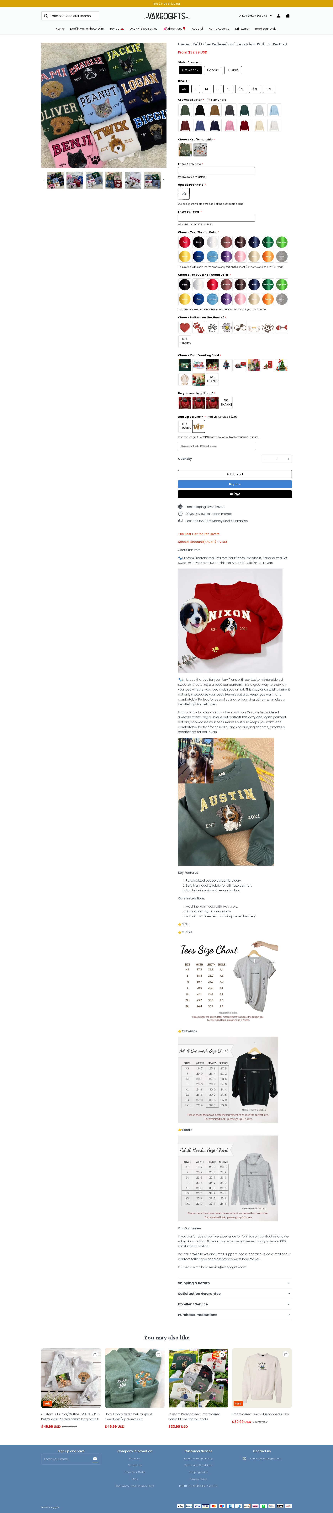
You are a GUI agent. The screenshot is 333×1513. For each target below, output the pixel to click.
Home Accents (219, 29)
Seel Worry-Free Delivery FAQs (134, 1486)
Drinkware (242, 29)
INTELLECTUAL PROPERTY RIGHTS (198, 1486)
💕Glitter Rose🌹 (175, 29)
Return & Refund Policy (198, 1458)
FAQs (135, 1479)
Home (60, 29)
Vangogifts (54, 1507)
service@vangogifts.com (265, 1458)
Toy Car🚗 (117, 29)
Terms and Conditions (198, 1465)
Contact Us (135, 1465)
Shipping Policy (198, 1472)
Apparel (197, 29)
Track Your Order (266, 29)
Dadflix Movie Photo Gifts (87, 29)
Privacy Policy (198, 1479)
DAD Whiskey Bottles (143, 29)
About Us (134, 1458)
